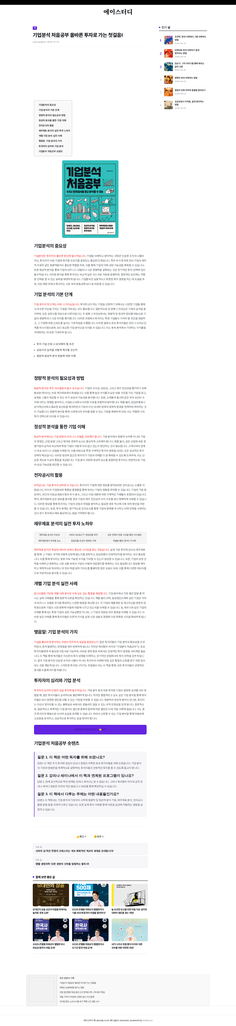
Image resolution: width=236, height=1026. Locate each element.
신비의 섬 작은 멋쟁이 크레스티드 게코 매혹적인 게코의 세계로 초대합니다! (75, 851)
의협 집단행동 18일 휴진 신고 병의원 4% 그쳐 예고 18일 (82, 992)
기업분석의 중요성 (47, 104)
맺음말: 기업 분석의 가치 (50, 141)
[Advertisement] (90, 72)
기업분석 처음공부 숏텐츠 (51, 151)
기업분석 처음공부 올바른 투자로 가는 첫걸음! (78, 983)
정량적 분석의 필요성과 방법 (52, 115)
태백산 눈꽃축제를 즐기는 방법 (72, 987)
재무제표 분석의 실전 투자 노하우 (54, 130)
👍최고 (81, 836)
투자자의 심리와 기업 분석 (51, 146)
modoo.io (148, 1020)
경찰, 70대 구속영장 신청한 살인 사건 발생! (77, 997)
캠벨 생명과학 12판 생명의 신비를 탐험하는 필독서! (62, 863)
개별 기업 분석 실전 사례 (50, 135)
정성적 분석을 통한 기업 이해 (52, 120)
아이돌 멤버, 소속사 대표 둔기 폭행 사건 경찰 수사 (79, 1001)
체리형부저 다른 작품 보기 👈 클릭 (90, 729)
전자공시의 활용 (46, 125)
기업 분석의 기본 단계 (49, 110)
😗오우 (99, 836)
